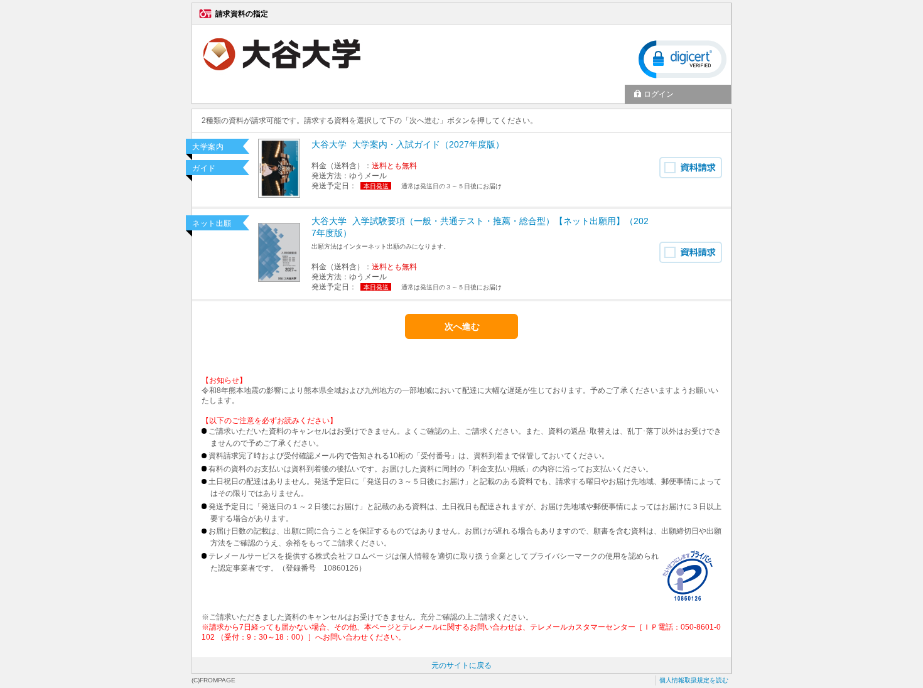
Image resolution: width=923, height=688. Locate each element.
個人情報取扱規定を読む (693, 680)
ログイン (659, 94)
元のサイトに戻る (461, 665)
